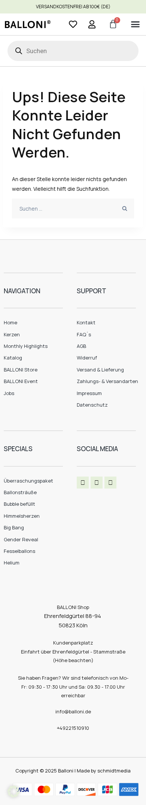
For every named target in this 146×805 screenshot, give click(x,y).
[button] (135, 24)
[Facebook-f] (83, 483)
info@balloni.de (73, 711)
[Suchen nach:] (73, 208)
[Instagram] (97, 483)
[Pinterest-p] (110, 483)
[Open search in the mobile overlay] (73, 51)
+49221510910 (73, 728)
